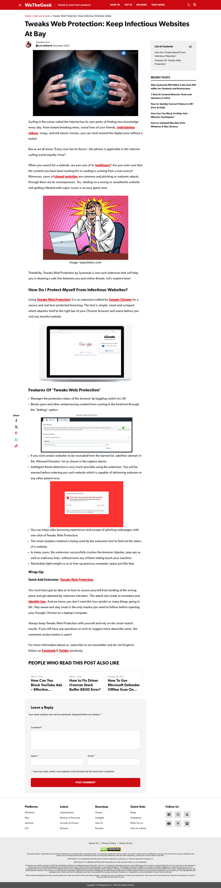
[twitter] (16, 427)
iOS (27, 828)
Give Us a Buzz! (138, 828)
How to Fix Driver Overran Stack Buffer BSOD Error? (85, 685)
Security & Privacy (69, 823)
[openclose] (20, 5)
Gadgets (99, 818)
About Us (93, 843)
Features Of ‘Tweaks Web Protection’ (168, 62)
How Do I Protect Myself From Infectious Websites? (170, 54)
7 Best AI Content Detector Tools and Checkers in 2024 (171, 96)
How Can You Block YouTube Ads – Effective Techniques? (170, 115)
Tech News (158, 5)
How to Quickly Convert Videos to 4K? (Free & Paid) (172, 106)
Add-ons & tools (41, 16)
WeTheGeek (38, 5)
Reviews (142, 5)
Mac (27, 818)
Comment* (36, 727)
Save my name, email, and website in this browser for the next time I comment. (74, 771)
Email (91, 756)
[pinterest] (16, 433)
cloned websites (66, 176)
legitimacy (102, 165)
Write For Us (136, 823)
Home (28, 16)
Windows (30, 812)
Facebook (49, 650)
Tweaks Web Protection (53, 299)
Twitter (64, 650)
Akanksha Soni (43, 42)
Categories (135, 818)
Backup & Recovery (70, 818)
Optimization (67, 812)
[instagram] (178, 814)
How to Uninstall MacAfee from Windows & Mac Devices (168, 125)
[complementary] (16, 446)
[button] (188, 5)
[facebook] (16, 420)
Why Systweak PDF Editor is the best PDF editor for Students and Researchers (173, 87)
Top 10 (128, 5)
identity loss (37, 601)
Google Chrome (120, 299)
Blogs (133, 812)
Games (98, 812)
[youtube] (169, 823)
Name (35, 756)
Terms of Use (125, 843)
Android (29, 823)
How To (115, 5)
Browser (64, 828)
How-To (99, 823)
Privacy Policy (109, 843)
